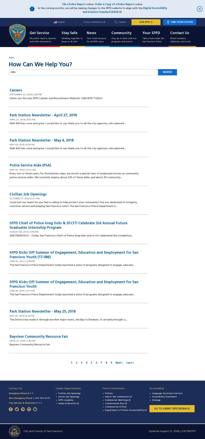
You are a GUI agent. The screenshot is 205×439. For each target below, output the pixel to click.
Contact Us (179, 33)
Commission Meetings (118, 400)
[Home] (19, 34)
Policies (109, 393)
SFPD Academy (65, 400)
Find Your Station (182, 22)
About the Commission (118, 397)
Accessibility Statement (164, 397)
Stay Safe (70, 33)
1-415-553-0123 (41, 398)
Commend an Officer (116, 407)
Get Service (39, 33)
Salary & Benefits (68, 403)
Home (11, 58)
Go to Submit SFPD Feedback (172, 409)
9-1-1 (30, 393)
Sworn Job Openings (68, 397)
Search (122, 22)
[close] (185, 9)
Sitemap (156, 400)
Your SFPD (151, 33)
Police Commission (96, 22)
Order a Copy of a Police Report (114, 4)
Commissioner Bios (116, 403)
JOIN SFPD (149, 22)
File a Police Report (74, 4)
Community (121, 33)
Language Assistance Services (167, 393)
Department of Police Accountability (126, 410)
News (91, 33)
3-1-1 (39, 403)
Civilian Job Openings (69, 393)
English (61, 22)
